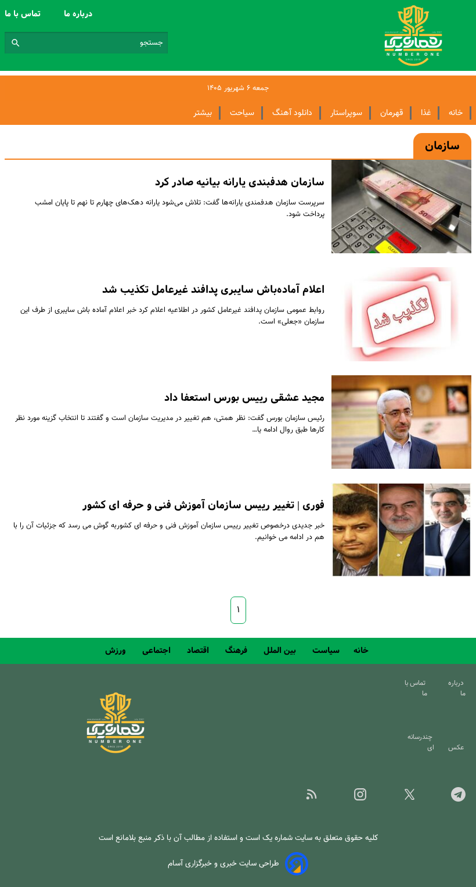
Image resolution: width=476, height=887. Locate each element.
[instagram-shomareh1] (351, 798)
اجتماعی (157, 650)
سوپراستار (346, 113)
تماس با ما (24, 14)
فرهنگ (237, 650)
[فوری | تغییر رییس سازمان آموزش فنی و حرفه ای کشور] (401, 529)
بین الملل (281, 650)
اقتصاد (199, 650)
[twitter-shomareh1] (400, 798)
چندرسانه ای (421, 742)
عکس (458, 747)
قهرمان (391, 113)
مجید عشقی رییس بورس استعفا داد (244, 397)
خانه (456, 113)
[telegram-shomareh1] (449, 798)
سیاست (326, 650)
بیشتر (202, 113)
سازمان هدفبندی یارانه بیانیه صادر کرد (239, 182)
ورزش (116, 650)
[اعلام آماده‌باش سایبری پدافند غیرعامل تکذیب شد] (401, 314)
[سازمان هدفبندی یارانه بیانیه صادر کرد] (401, 206)
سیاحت (242, 113)
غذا (426, 113)
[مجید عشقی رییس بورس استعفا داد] (401, 422)
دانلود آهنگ (292, 113)
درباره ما (79, 14)
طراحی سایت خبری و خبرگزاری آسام (223, 863)
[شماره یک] (115, 751)
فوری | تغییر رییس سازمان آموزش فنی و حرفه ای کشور (203, 505)
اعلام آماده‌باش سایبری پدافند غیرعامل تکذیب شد (213, 289)
